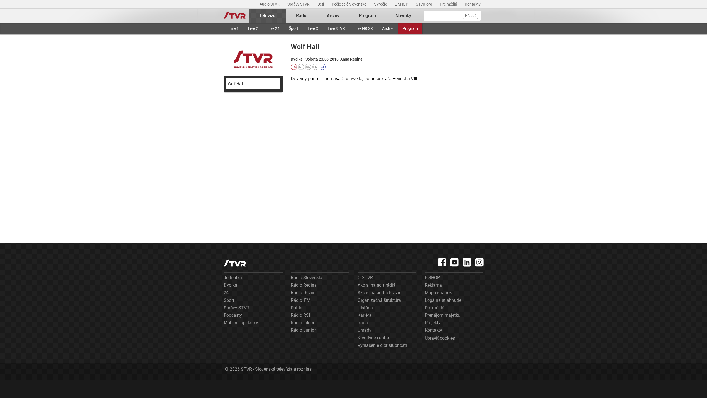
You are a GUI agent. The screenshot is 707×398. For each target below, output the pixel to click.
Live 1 (234, 28)
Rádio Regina (304, 285)
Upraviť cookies (440, 338)
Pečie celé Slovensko (349, 4)
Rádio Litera (302, 322)
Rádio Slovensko (307, 277)
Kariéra (364, 315)
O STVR (365, 277)
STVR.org (424, 4)
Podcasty (233, 315)
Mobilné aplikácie (241, 322)
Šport (293, 28)
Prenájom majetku (442, 315)
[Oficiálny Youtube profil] (454, 262)
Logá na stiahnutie (443, 300)
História (365, 307)
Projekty (432, 322)
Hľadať (470, 16)
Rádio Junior (303, 330)
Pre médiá (449, 4)
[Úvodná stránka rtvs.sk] (235, 16)
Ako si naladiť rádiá (376, 285)
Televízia (268, 15)
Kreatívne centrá (373, 338)
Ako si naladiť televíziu (380, 292)
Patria (296, 307)
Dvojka (230, 285)
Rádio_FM (300, 300)
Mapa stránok (438, 292)
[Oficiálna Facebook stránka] (442, 262)
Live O (313, 28)
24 (226, 292)
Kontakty (473, 4)
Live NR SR (363, 28)
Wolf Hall (235, 84)
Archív (387, 28)
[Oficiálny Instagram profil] (479, 262)
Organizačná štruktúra (379, 300)
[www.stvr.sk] (235, 263)
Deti (321, 4)
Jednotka (233, 277)
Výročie (381, 4)
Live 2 (253, 28)
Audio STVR (270, 4)
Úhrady (364, 330)
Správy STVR (298, 4)
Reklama (433, 285)
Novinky (403, 15)
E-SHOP (402, 4)
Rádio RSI (300, 315)
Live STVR (336, 28)
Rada (363, 322)
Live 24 (273, 28)
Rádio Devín (302, 292)
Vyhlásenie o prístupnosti (382, 345)
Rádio (301, 15)
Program (410, 28)
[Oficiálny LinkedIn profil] (467, 262)
